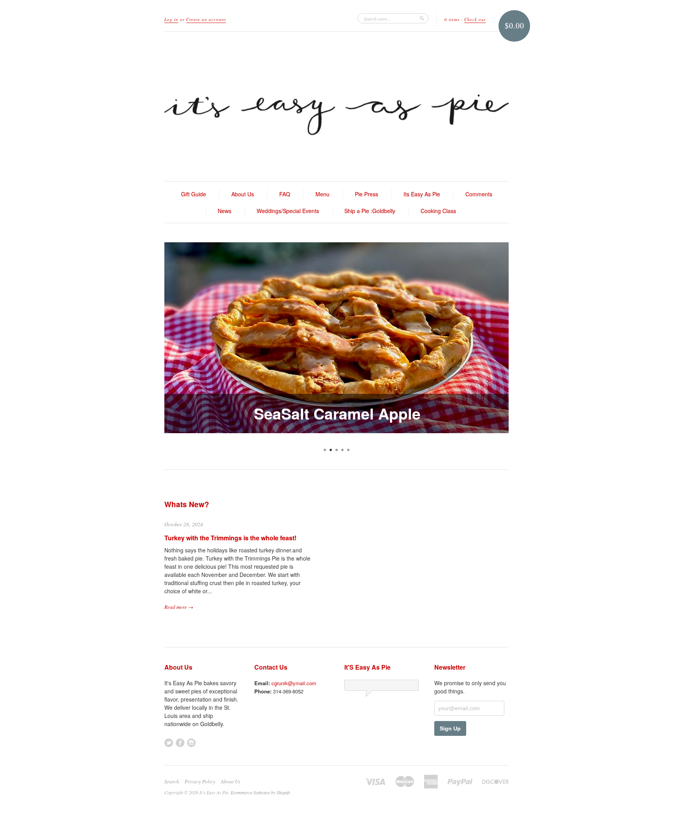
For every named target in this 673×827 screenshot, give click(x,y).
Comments (478, 194)
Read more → (178, 606)
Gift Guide (193, 194)
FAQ (284, 194)
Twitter (168, 742)
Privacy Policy (200, 781)
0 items (452, 19)
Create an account (206, 19)
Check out (475, 19)
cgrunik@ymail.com (293, 683)
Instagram (191, 742)
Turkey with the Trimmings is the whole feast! (230, 537)
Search (171, 781)
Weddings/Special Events (288, 211)
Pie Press (366, 194)
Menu (322, 194)
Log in (171, 19)
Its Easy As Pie (421, 194)
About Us (242, 194)
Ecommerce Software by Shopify (260, 792)
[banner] (336, 106)
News (224, 211)
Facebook (180, 742)
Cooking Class (438, 211)
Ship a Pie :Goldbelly (369, 211)
